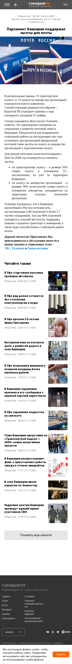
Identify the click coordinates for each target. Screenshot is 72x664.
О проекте (29, 596)
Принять (61, 654)
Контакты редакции (29, 612)
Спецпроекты (8, 618)
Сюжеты (6, 614)
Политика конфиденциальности (34, 603)
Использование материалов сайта (34, 620)
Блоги (5, 605)
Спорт (5, 600)
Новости (6, 596)
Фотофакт (7, 609)
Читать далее (36, 281)
